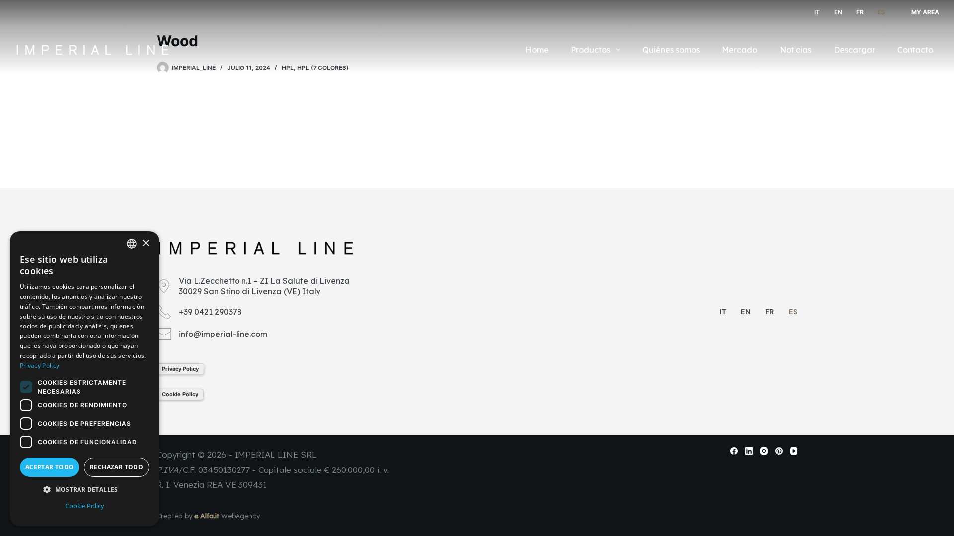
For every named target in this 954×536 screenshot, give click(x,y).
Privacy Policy (180, 368)
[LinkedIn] (749, 451)
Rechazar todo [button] (116, 467)
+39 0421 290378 (210, 312)
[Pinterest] (779, 451)
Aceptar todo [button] (49, 467)
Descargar (854, 50)
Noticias (795, 50)
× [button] (145, 243)
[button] (84, 489)
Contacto (915, 50)
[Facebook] (734, 451)
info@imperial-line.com (223, 334)
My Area (925, 12)
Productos (590, 50)
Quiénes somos (671, 50)
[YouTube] (793, 451)
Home (537, 50)
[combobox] (132, 244)
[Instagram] (764, 451)
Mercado (739, 50)
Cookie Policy (180, 394)
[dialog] (84, 378)
